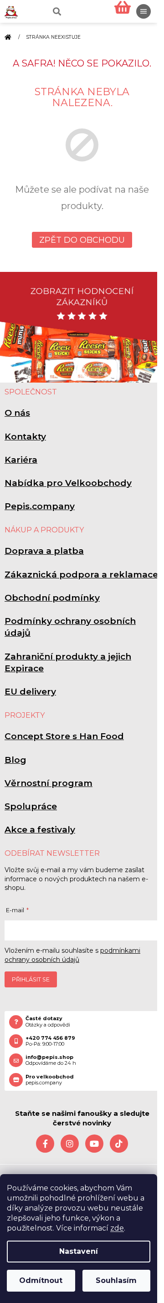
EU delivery (30, 691)
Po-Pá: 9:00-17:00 (50, 1041)
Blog (15, 760)
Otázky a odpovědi (48, 1021)
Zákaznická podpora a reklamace (81, 574)
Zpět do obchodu (82, 240)
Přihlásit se (31, 979)
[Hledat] (56, 11)
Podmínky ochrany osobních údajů (70, 627)
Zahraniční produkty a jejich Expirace (68, 662)
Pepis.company (40, 506)
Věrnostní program (48, 783)
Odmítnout (40, 1280)
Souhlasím (116, 1280)
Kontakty (25, 436)
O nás (17, 413)
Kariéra (21, 460)
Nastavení (78, 1251)
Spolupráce (31, 806)
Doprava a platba (44, 551)
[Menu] (143, 11)
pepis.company (50, 1080)
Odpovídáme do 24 (51, 1060)
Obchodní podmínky (52, 598)
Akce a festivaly (40, 829)
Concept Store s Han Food (64, 736)
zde (117, 1228)
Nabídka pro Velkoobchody (68, 483)
